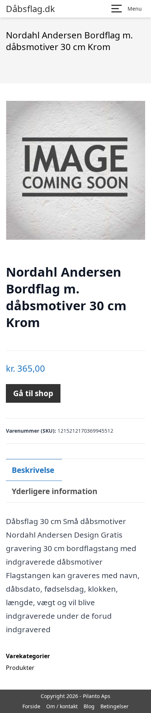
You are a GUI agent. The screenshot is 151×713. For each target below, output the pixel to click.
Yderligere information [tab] (54, 491)
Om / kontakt (62, 706)
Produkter (20, 668)
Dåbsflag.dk (30, 9)
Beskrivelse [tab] (33, 470)
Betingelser (114, 706)
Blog (89, 706)
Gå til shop (33, 393)
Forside (31, 706)
